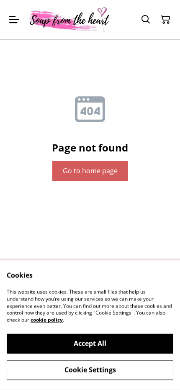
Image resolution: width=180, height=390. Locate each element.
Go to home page (90, 170)
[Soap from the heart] (69, 19)
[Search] (146, 19)
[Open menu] (14, 19)
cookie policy (47, 319)
